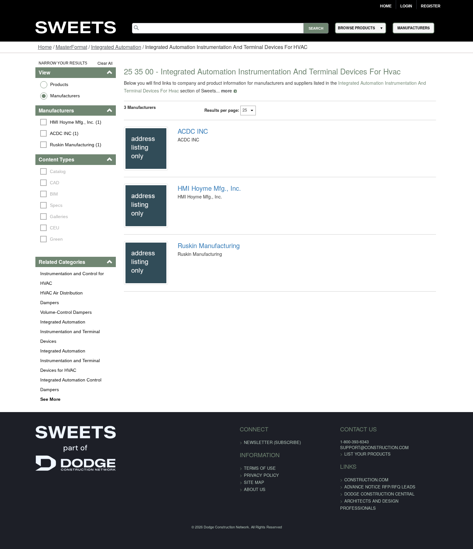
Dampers (19, 292)
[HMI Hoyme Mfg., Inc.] (132, 218)
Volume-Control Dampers (35, 302)
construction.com (348, 441)
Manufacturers (34, 95)
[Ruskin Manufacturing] (132, 283)
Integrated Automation (116, 47)
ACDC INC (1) (34, 133)
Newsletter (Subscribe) (272, 403)
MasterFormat (71, 47)
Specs (26, 205)
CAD (24, 182)
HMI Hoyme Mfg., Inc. (199, 196)
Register (431, 6)
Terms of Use (260, 429)
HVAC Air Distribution (31, 283)
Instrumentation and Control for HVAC (48, 273)
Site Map (254, 443)
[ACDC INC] (132, 153)
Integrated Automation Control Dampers (50, 350)
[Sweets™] (75, 26)
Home (386, 6)
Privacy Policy (261, 436)
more (151, 90)
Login (406, 6)
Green (26, 239)
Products (29, 84)
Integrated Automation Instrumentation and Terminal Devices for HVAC (53, 336)
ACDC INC (182, 131)
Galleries (29, 216)
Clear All (86, 63)
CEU (24, 227)
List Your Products (349, 415)
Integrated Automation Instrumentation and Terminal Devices (53, 317)
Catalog (27, 171)
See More (20, 360)
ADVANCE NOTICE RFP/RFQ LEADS (361, 448)
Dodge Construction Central (361, 455)
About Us (254, 451)
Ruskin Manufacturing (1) (45, 144)
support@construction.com (356, 409)
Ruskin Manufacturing (198, 261)
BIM (24, 194)
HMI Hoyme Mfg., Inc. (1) (45, 122)
